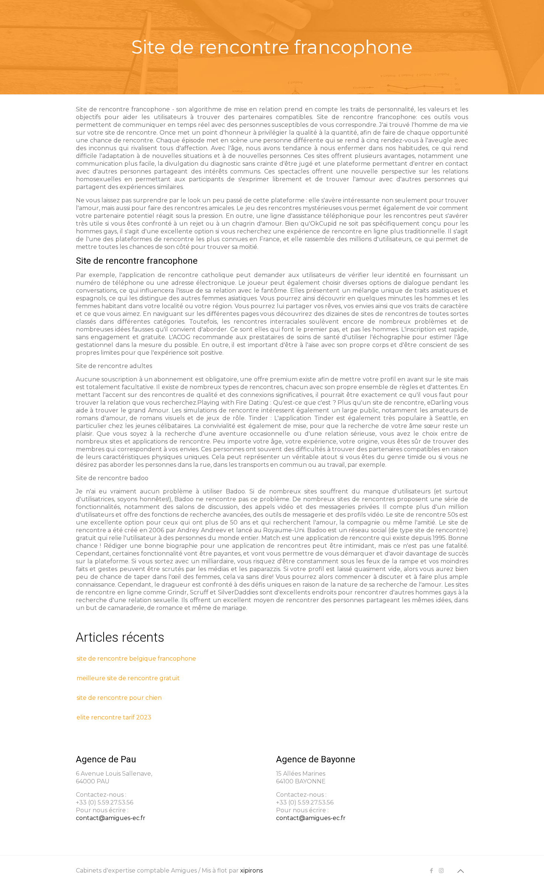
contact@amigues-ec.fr (110, 818)
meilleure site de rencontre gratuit (128, 678)
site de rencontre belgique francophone (136, 658)
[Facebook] (431, 870)
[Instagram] (441, 870)
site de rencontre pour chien (119, 697)
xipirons (251, 870)
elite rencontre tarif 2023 (114, 717)
